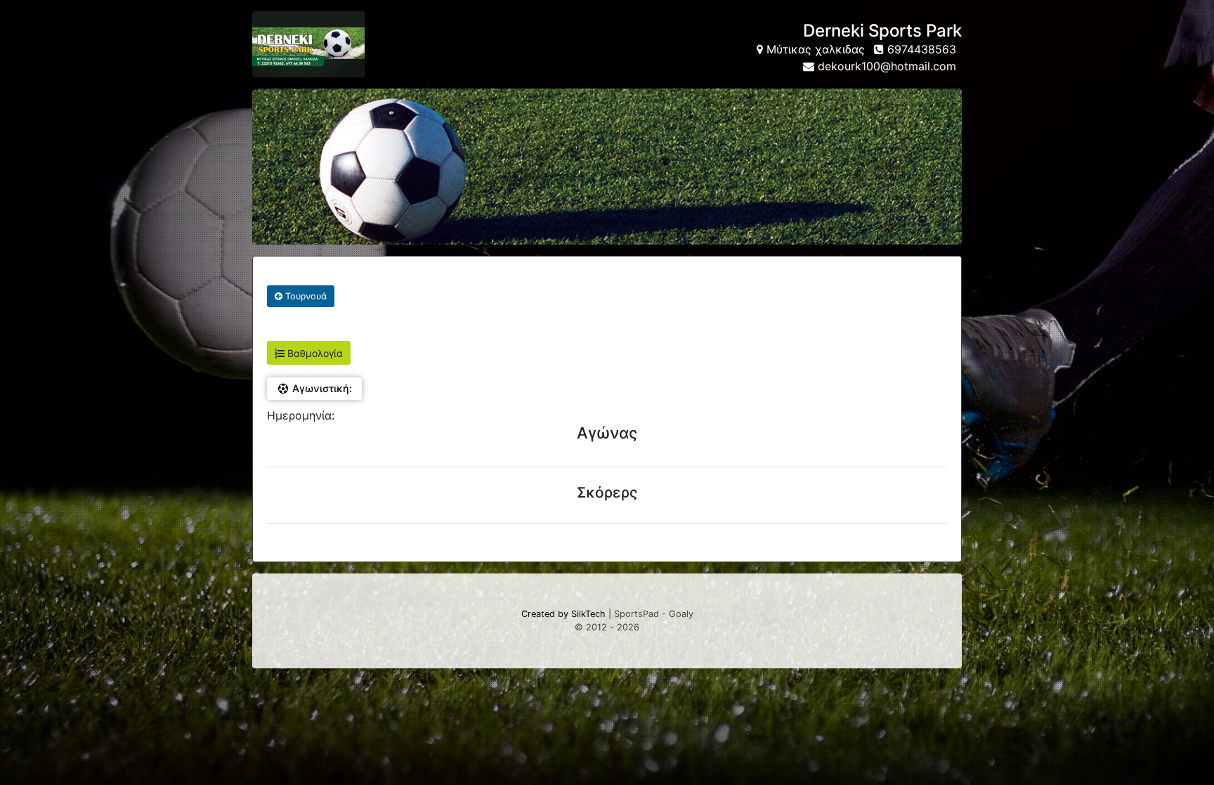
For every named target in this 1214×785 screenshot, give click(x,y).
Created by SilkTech (563, 614)
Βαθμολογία (314, 353)
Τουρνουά (304, 296)
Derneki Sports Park (882, 30)
